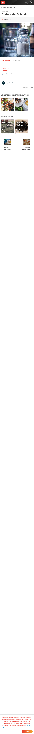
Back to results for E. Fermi (9, 7)
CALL (5, 69)
